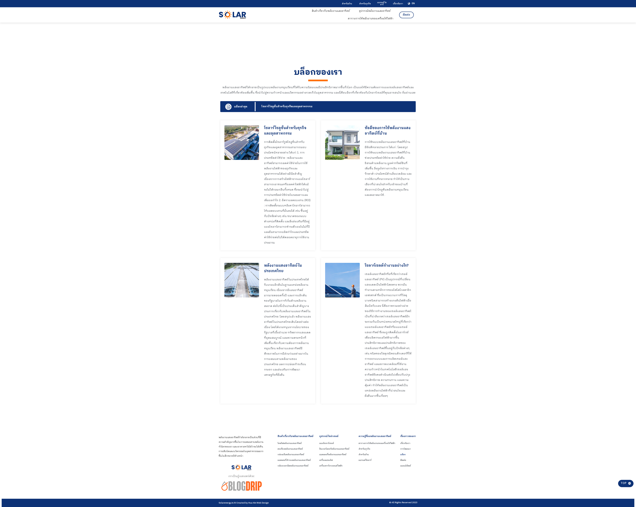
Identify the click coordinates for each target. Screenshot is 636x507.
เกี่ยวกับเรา (398, 3)
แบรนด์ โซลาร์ (382, 3)
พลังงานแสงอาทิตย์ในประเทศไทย (283, 268)
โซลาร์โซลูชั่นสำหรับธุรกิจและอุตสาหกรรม (286, 106)
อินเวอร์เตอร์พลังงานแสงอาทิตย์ (334, 449)
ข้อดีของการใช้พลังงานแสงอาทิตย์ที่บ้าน (388, 131)
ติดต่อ (403, 460)
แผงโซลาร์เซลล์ (326, 443)
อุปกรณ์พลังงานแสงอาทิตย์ (375, 11)
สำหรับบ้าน (347, 3)
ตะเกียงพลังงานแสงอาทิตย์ (290, 449)
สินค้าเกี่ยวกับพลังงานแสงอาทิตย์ (331, 11)
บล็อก (403, 454)
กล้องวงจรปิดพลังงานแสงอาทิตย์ (293, 466)
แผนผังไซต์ (405, 466)
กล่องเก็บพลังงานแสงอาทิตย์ (291, 454)
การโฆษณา (405, 449)
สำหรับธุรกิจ (365, 3)
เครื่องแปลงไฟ (326, 460)
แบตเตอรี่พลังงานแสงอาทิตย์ (332, 454)
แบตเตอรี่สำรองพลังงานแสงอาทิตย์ (294, 460)
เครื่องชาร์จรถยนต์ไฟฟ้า (331, 466)
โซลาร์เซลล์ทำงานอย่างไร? (387, 266)
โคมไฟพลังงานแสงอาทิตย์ (290, 443)
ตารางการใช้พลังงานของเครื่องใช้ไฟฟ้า (370, 19)
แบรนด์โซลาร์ (365, 460)
